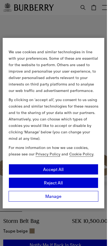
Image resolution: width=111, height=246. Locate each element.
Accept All (53, 169)
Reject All (53, 183)
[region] (53, 123)
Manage (53, 196)
